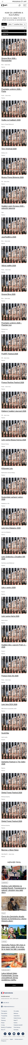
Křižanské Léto (7, 468)
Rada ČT (16, 1020)
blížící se (5, 34)
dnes (4, 24)
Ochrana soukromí (19, 1039)
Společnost (4, 882)
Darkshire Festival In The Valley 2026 (13, 762)
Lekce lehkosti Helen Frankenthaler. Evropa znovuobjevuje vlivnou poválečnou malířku (9, 976)
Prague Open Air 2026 (9, 675)
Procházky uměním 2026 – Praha (11, 90)
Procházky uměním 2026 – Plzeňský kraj (11, 323)
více (14, 985)
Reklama (16, 1013)
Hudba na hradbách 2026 (11, 120)
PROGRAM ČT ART (19, 1)
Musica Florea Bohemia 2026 (12, 177)
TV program (4, 1011)
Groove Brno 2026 (8, 294)
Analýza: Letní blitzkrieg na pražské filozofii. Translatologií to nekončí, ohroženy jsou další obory (13, 889)
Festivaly (5, 31)
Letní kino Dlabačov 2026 (11, 528)
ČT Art (3, 913)
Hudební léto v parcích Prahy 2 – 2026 (13, 645)
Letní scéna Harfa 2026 (10, 616)
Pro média (16, 1011)
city (4, 27)
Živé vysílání (4, 1013)
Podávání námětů (18, 1025)
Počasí (2, 1022)
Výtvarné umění (5, 970)
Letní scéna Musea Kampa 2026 (13, 439)
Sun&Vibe (5, 733)
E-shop (3, 1025)
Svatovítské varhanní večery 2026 (12, 498)
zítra (10, 24)
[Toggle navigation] (2, 2)
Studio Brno (17, 1015)
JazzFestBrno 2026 (8, 236)
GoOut (15, 18)
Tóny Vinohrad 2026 (9, 148)
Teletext (3, 1018)
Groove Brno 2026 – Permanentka (9, 59)
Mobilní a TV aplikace (6, 1027)
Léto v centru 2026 (8, 587)
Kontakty (16, 1029)
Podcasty (3, 1020)
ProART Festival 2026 (9, 353)
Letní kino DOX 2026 (9, 704)
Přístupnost (3, 1041)
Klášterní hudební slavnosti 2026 (13, 411)
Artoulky (4, 941)
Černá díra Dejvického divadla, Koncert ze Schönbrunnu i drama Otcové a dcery (13, 918)
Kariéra (15, 1022)
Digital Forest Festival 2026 (11, 792)
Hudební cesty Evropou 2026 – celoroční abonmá (13, 207)
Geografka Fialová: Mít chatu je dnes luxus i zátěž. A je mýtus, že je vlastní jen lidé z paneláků (13, 947)
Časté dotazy (17, 1027)
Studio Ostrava (17, 1018)
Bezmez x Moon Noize (10, 850)
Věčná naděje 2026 (8, 265)
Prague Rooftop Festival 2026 (12, 382)
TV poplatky (4, 1015)
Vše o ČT (3, 1029)
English (11, 1039)
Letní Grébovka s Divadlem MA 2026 (13, 557)
